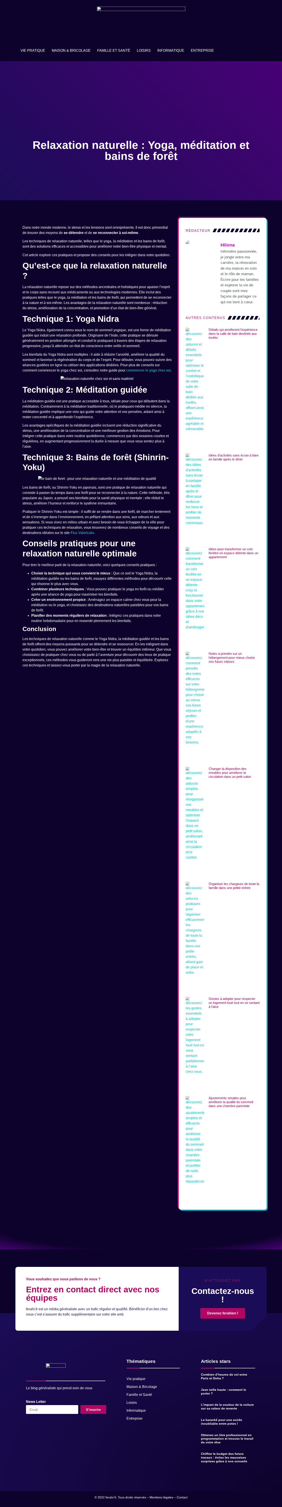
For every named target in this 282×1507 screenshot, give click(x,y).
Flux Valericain (82, 533)
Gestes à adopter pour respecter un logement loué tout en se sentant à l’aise (234, 1002)
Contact (182, 1497)
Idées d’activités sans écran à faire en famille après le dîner (233, 457)
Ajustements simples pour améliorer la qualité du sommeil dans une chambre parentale (231, 1102)
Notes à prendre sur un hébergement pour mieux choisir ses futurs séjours (232, 657)
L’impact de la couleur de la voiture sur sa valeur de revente (227, 1406)
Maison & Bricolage (71, 50)
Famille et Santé (113, 50)
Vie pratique (32, 50)
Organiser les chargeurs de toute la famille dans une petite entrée (234, 886)
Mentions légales (161, 1497)
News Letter (36, 1402)
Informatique (170, 50)
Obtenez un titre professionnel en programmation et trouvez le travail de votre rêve (227, 1438)
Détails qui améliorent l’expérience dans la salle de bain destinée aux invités (233, 333)
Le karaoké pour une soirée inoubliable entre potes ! (221, 1421)
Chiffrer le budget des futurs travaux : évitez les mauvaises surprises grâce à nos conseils (224, 1457)
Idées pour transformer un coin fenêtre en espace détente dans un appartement (233, 553)
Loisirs (144, 50)
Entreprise (202, 50)
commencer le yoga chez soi (148, 370)
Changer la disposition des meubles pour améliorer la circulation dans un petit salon (230, 772)
